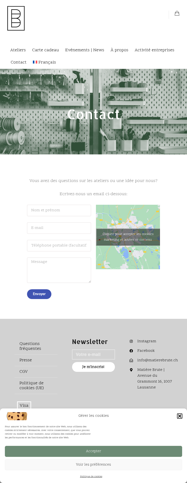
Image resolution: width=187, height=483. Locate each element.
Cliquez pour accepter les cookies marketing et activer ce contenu (128, 237)
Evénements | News (84, 50)
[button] (179, 416)
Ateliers (18, 50)
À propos (119, 50)
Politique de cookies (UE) (31, 385)
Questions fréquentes (30, 346)
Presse (25, 360)
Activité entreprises (154, 50)
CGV (23, 372)
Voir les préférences (93, 464)
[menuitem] (44, 62)
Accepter (93, 451)
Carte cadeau (45, 50)
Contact (19, 62)
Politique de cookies (91, 476)
